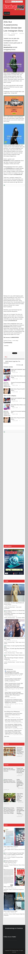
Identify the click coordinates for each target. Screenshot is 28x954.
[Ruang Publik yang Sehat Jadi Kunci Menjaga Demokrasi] (10, 772)
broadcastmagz (14, 33)
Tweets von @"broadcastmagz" (10, 940)
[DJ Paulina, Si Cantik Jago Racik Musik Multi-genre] (15, 647)
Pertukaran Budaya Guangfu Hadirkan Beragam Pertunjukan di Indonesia (13, 679)
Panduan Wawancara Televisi (10, 862)
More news (6, 736)
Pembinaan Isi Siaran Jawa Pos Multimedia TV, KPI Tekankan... (20, 810)
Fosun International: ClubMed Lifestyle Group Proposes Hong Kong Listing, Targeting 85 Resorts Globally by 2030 (13, 732)
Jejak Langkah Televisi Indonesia (11, 846)
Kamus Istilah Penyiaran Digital (10, 911)
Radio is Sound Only (8, 886)
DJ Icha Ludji (20, 364)
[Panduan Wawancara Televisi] (11, 860)
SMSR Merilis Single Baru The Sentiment (12, 362)
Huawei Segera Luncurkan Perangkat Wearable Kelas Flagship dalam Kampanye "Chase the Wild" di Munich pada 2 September (14, 694)
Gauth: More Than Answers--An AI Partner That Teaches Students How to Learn (14, 720)
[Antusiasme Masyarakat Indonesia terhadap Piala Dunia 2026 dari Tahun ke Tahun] (10, 751)
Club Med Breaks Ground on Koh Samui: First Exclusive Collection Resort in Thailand (13, 715)
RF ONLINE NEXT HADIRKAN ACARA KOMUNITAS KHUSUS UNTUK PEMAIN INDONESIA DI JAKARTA (14, 701)
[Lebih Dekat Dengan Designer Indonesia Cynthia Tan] (15, 656)
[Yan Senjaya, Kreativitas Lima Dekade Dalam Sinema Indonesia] (15, 612)
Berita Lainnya (7, 707)
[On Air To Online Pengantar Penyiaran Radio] (14, 853)
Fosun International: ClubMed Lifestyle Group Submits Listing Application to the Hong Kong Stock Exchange (13, 726)
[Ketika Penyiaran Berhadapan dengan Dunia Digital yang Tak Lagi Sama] (10, 783)
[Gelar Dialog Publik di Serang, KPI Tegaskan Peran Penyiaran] (10, 797)
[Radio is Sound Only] (15, 885)
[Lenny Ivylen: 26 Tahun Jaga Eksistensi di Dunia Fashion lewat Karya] (15, 601)
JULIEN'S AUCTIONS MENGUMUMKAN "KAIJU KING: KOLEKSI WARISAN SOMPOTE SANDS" (14, 673)
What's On (6, 35)
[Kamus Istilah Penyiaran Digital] (15, 909)
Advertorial (21, 33)
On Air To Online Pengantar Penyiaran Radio (13, 854)
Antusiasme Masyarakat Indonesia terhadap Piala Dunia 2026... (20, 750)
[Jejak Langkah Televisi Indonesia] (15, 845)
